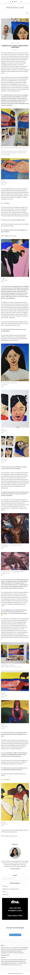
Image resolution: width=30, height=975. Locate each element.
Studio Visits (5, 894)
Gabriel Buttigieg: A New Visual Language (15, 46)
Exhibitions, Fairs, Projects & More (10, 889)
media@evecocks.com (16, 964)
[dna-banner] (15, 908)
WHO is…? (5, 891)
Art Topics (4, 886)
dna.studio (20, 973)
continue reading (15, 868)
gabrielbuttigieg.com (11, 831)
